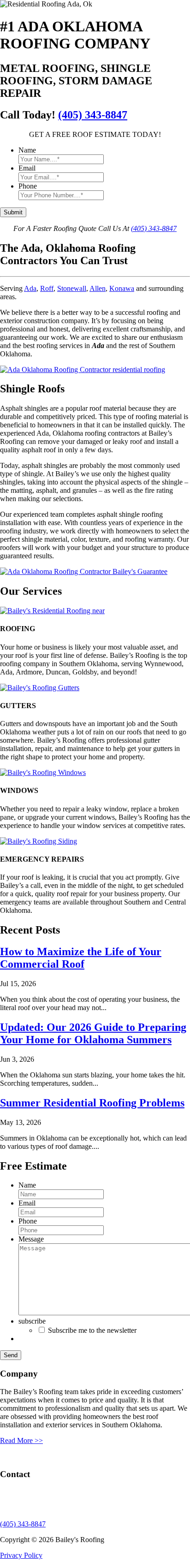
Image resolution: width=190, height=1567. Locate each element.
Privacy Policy (21, 1555)
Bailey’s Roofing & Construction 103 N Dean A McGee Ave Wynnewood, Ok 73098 (48, 1500)
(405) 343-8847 (92, 115)
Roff (46, 288)
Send (11, 1355)
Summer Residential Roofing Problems (92, 1103)
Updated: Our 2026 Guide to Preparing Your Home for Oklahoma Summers (93, 1033)
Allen (97, 288)
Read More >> (21, 1440)
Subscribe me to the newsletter (92, 1330)
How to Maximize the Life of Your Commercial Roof (80, 958)
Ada (30, 288)
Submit (13, 212)
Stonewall (71, 288)
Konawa (121, 288)
